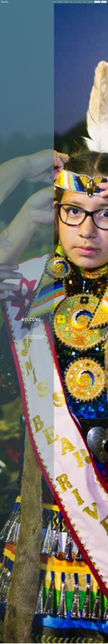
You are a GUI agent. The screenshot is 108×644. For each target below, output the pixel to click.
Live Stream (97, 1)
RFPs (71, 1)
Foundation (90, 1)
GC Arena (103, 1)
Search (84, 1)
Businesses (66, 1)
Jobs (75, 1)
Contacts (79, 1)
